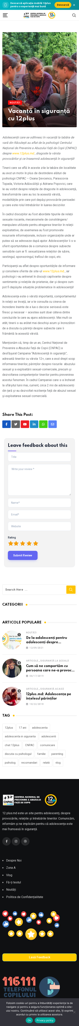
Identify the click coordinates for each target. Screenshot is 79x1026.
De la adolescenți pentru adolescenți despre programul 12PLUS (46, 642)
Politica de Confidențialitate (24, 897)
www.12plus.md (23, 153)
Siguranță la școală (54, 660)
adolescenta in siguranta (20, 736)
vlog (58, 762)
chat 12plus (12, 745)
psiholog (10, 762)
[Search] (74, 15)
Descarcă (63, 4)
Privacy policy (45, 1020)
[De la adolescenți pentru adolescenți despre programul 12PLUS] (11, 640)
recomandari (29, 762)
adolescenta (40, 727)
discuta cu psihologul (18, 754)
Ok (29, 1020)
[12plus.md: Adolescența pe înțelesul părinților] (11, 696)
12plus (9, 727)
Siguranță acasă (52, 689)
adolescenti (48, 736)
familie (41, 754)
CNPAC (29, 745)
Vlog (9, 875)
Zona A (11, 868)
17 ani (22, 727)
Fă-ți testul (13, 882)
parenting (57, 754)
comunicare (47, 745)
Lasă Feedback (39, 957)
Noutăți (31, 632)
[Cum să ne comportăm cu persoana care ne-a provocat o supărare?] (11, 668)
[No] (74, 1012)
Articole (32, 660)
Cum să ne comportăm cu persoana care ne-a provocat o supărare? (50, 670)
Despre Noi (13, 860)
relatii (46, 762)
